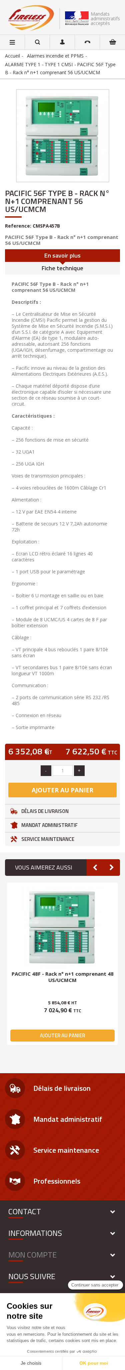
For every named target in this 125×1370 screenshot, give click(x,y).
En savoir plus (62, 255)
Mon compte (32, 1255)
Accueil (12, 56)
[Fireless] (31, 18)
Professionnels (56, 1181)
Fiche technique (62, 268)
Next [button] (111, 867)
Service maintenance (47, 839)
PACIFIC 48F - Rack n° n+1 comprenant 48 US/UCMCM (63, 976)
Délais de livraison (45, 811)
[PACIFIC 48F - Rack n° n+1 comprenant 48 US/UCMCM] (62, 927)
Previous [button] (95, 867)
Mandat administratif (49, 825)
